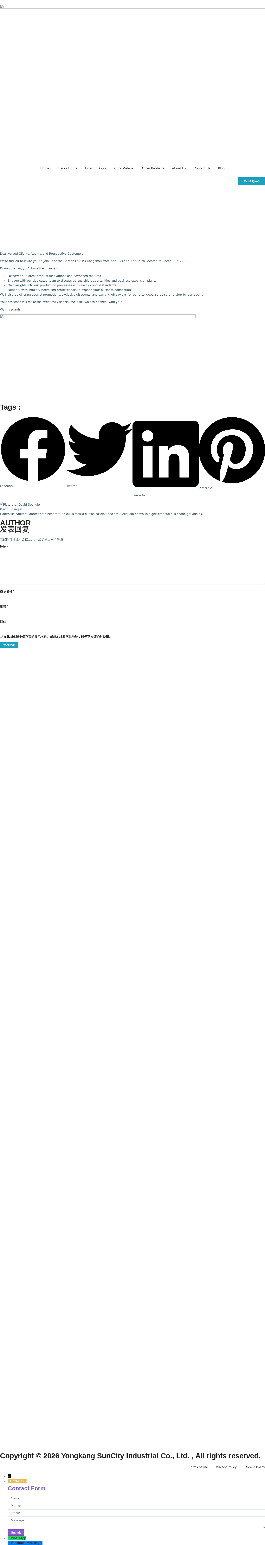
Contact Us (202, 168)
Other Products (153, 168)
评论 (4, 546)
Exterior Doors (96, 168)
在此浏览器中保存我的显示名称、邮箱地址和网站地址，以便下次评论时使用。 (57, 636)
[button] (33, 452)
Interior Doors (67, 168)
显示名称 (7, 591)
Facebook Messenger (26, 1543)
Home (44, 168)
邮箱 (4, 606)
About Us (179, 168)
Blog (221, 168)
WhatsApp (18, 1538)
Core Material (124, 168)
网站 (3, 621)
